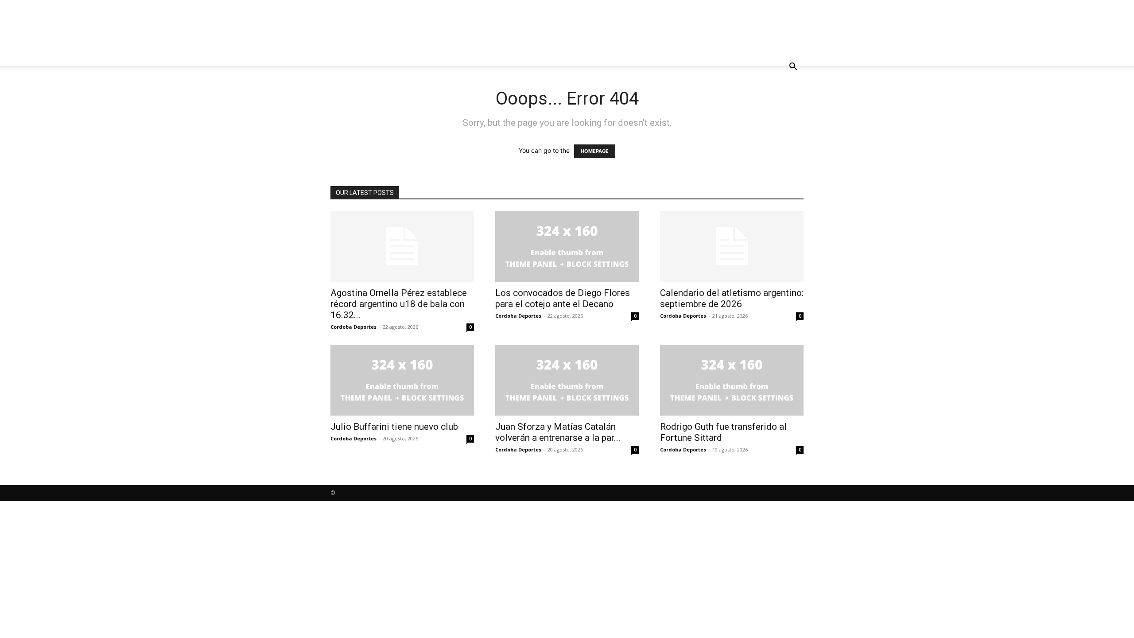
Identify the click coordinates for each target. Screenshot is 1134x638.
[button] (793, 67)
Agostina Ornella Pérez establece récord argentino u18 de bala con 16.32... (398, 304)
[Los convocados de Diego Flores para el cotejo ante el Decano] (567, 246)
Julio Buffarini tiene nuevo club (394, 426)
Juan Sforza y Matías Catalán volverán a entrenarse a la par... (558, 432)
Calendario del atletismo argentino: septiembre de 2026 (732, 298)
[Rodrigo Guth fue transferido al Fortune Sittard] (732, 380)
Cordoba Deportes (353, 326)
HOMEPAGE (595, 151)
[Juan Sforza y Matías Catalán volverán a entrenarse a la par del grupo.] (567, 380)
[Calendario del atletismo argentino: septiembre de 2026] (732, 246)
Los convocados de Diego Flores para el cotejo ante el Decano (562, 298)
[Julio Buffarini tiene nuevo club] (402, 380)
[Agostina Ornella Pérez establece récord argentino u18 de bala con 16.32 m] (402, 246)
